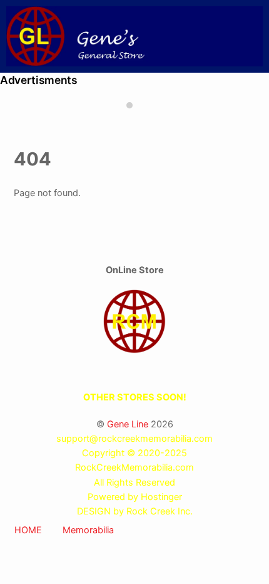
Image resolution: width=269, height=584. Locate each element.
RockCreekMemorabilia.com (134, 467)
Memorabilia (88, 530)
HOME (28, 530)
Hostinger (161, 497)
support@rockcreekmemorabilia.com (134, 438)
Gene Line (127, 424)
